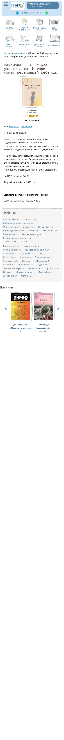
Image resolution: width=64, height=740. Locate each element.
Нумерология (45, 226)
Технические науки (13, 268)
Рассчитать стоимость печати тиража (40, 5)
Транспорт (52, 268)
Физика (7, 272)
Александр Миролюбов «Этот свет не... (44, 328)
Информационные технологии (19, 223)
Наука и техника (31, 246)
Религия (27, 261)
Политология (10, 261)
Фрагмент (32, 110)
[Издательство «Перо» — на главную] (18, 6)
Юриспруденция (25, 272)
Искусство (9, 257)
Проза (11, 241)
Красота (42, 253)
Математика (35, 268)
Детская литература (33, 234)
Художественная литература (19, 238)
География (25, 257)
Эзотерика (27, 253)
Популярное (10, 234)
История (8, 264)
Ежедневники (10, 219)
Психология (10, 253)
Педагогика (43, 261)
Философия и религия (37, 249)
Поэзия (25, 241)
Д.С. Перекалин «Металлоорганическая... (21, 328)
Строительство (30, 219)
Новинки (50, 230)
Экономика (10, 275)
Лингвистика (25, 264)
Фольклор (34, 230)
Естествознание (44, 257)
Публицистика (12, 249)
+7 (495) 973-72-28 (32, 13)
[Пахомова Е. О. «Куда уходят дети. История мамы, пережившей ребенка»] (32, 105)
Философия (45, 272)
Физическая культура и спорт (18, 226)
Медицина (43, 264)
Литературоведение (13, 230)
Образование (11, 246)
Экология (26, 275)
